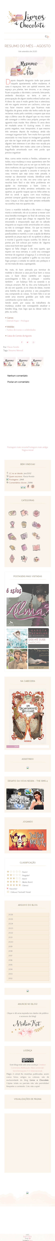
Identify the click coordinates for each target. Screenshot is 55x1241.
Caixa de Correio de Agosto (19, 336)
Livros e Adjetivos (24, 548)
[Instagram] (33, 488)
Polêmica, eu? (36, 536)
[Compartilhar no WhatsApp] (33, 342)
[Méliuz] (28, 991)
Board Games (36, 525)
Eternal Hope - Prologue (18, 321)
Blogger (31, 1240)
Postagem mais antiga (38, 447)
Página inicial (27, 450)
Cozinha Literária (12, 536)
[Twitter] (22, 488)
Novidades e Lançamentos (24, 536)
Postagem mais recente (17, 447)
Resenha (24, 513)
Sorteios (36, 513)
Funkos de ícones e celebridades (21, 330)
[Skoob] (24, 488)
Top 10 (24, 559)
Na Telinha (24, 525)
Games (12, 525)
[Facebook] (28, 488)
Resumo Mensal (16, 350)
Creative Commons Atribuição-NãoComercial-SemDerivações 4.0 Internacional (28, 1068)
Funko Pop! (36, 559)
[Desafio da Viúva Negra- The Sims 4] (25, 809)
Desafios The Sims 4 (12, 559)
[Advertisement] (27, 1143)
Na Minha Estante (36, 548)
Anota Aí (12, 548)
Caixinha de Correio (12, 513)
